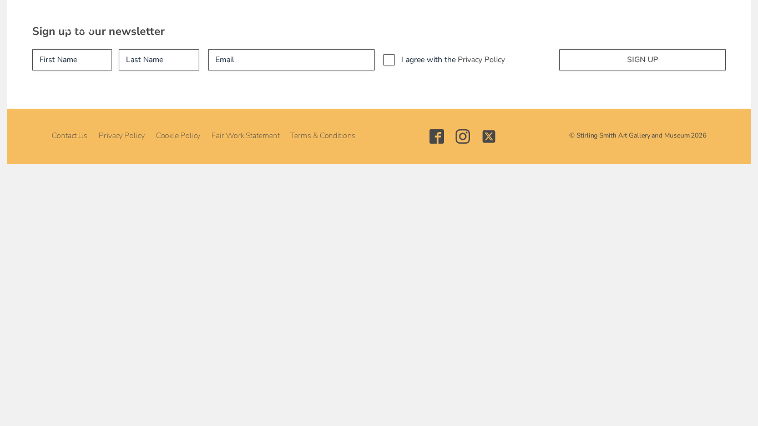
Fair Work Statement (245, 135)
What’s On (237, 22)
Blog (508, 22)
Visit (187, 22)
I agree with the (453, 59)
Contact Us (70, 135)
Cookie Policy (178, 135)
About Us (140, 22)
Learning (359, 22)
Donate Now (561, 22)
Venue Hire (418, 22)
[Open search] (605, 22)
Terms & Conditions (322, 135)
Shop (470, 22)
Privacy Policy (481, 59)
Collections (300, 22)
